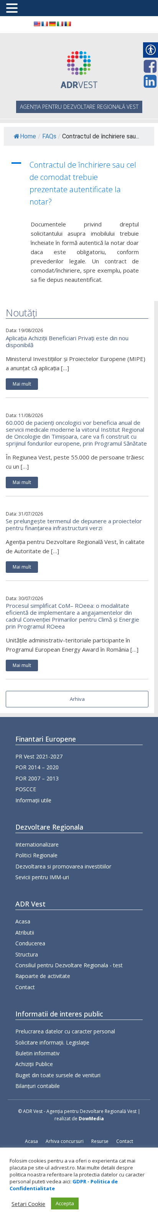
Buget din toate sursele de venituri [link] (57, 1075)
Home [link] (28, 136)
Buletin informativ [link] (37, 1053)
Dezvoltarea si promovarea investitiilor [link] (63, 866)
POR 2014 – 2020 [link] (37, 767)
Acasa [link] (22, 921)
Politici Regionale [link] (36, 855)
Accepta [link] (65, 1203)
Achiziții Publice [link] (34, 1064)
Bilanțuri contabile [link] (37, 1086)
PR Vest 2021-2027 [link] (39, 756)
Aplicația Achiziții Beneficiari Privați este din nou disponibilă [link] (67, 341)
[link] (36, 24)
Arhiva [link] (77, 698)
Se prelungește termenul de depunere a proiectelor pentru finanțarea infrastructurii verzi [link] (74, 524)
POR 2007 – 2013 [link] (37, 778)
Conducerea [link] (30, 943)
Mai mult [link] (22, 384)
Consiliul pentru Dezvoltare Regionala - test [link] (69, 965)
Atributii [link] (24, 932)
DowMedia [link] (91, 1118)
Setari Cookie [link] (28, 1203)
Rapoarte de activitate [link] (42, 976)
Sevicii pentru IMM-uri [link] (42, 877)
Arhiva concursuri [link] (65, 1141)
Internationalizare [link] (37, 844)
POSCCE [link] (25, 789)
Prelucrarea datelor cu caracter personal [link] (65, 1031)
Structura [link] (26, 954)
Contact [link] (25, 987)
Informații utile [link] (33, 800)
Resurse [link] (100, 1141)
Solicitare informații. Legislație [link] (52, 1042)
